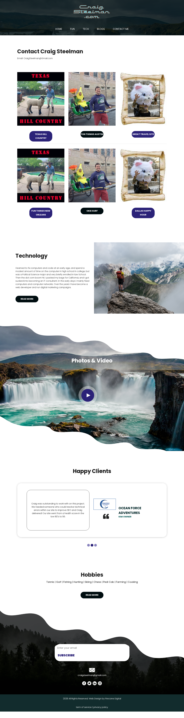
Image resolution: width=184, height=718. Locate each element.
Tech (86, 29)
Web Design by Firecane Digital (105, 698)
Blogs (101, 29)
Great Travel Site (143, 134)
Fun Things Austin (92, 134)
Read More (27, 298)
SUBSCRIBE (66, 655)
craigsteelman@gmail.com (92, 675)
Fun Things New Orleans (40, 212)
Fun (72, 29)
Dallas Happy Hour (143, 212)
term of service (84, 707)
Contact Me (121, 29)
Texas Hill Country (41, 136)
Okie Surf (92, 210)
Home (58, 29)
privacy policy (100, 707)
